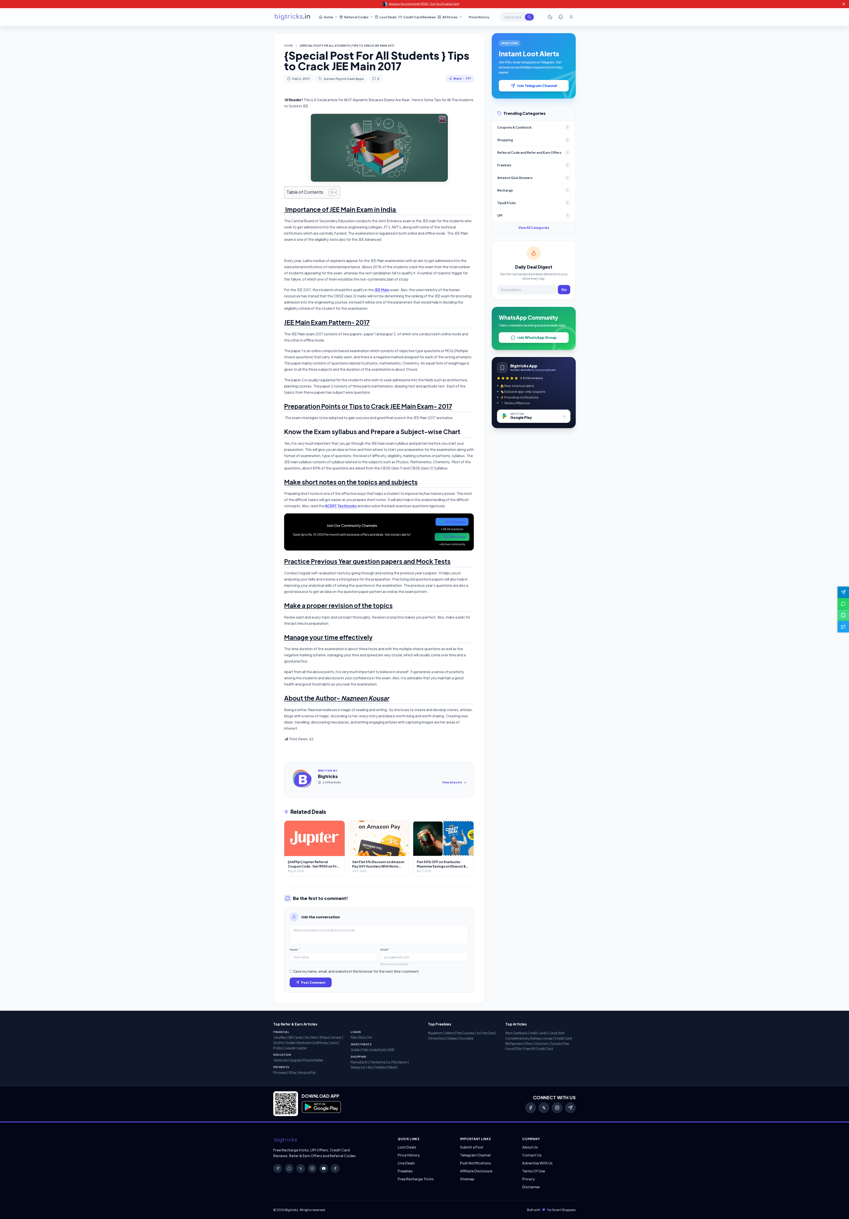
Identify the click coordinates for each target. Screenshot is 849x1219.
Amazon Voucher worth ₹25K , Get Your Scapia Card (424, 4)
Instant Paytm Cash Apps (344, 79)
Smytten (541, 1043)
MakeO (392, 1067)
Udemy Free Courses (459, 1033)
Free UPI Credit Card (538, 1048)
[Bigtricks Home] (292, 17)
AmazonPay (307, 1072)
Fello (365, 1050)
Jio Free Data (485, 1033)
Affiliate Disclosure (476, 1171)
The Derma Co (380, 1062)
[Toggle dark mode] (550, 17)
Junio (334, 1042)
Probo (278, 1048)
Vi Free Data (436, 1038)
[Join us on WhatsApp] (843, 604)
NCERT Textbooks (341, 505)
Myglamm (435, 1033)
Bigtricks (328, 776)
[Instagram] (557, 1107)
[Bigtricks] (331, 1140)
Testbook (280, 1060)
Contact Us (531, 1155)
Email (384, 949)
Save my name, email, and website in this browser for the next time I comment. (356, 971)
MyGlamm (399, 1062)
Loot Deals (407, 1147)
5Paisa (324, 1037)
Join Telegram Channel (537, 85)
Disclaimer (531, 1187)
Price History (409, 1155)
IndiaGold (378, 1050)
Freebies (405, 1171)
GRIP (391, 1050)
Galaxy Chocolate (460, 1038)
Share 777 (462, 78)
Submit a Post (471, 1147)
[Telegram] (570, 1107)
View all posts (452, 782)
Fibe (354, 1037)
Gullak (290, 1042)
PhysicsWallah (313, 1060)
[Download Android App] (843, 615)
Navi (314, 1037)
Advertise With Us (537, 1163)
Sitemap (467, 1179)
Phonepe (280, 1072)
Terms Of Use (533, 1171)
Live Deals (406, 1163)
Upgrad (295, 1060)
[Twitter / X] (544, 1107)
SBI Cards (295, 1037)
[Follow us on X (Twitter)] (843, 626)
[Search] (529, 17)
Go (564, 289)
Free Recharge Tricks (416, 1179)
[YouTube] (323, 1168)
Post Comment (313, 982)
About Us (530, 1147)
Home (288, 45)
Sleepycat (358, 1067)
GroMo (278, 1042)
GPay (292, 1072)
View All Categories (533, 228)
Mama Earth (359, 1062)
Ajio (370, 1067)
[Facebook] (530, 1107)
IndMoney (321, 1042)
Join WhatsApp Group (536, 337)
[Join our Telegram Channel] (843, 592)
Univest (336, 1037)
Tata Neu (279, 1037)
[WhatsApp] (289, 1168)
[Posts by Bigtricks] (302, 779)
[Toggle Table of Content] (330, 192)
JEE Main (382, 289)
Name (294, 949)
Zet (306, 1037)
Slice (362, 1037)
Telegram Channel (475, 1155)
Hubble (380, 1067)
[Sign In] (571, 17)
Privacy (528, 1179)
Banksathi (304, 1042)
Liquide (290, 1048)
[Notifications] (560, 17)
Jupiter (302, 1048)
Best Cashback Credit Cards (526, 1033)
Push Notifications (475, 1163)
